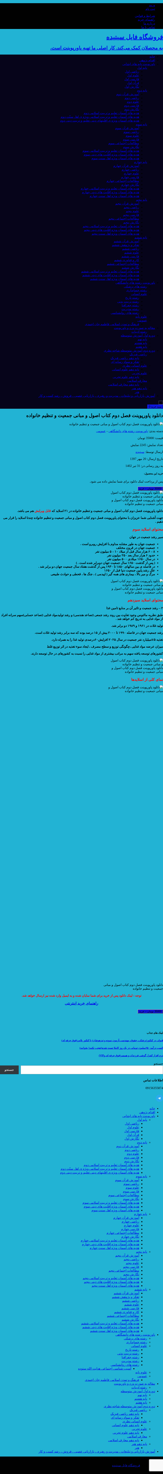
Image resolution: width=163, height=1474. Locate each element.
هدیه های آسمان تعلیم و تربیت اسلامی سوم (110, 150)
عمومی (142, 320)
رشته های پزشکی (135, 286)
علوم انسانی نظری (134, 365)
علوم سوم (132, 135)
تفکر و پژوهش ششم (125, 245)
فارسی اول (131, 79)
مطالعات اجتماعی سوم (123, 143)
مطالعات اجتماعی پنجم (124, 218)
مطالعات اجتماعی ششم (123, 263)
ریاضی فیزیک (138, 354)
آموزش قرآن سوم (127, 128)
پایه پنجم (141, 199)
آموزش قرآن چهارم (126, 165)
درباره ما (149, 23)
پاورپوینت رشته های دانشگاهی (135, 282)
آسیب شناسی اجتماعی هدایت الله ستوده (104, 1368)
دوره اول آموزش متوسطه (138, 335)
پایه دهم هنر (139, 388)
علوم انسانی (139, 294)
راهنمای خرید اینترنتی (81, 1003)
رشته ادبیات (139, 331)
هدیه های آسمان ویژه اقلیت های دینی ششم (110, 275)
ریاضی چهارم (130, 169)
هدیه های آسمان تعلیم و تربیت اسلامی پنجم (111, 226)
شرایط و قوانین (145, 15)
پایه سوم (141, 124)
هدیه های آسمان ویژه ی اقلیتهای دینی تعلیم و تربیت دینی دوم (99, 120)
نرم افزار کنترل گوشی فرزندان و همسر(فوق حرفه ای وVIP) (131, 1055)
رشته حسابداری (136, 290)
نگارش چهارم (130, 184)
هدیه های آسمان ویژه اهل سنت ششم (114, 279)
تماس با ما (148, 27)
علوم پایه (141, 316)
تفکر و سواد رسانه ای (125, 361)
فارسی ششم (130, 256)
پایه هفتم (141, 346)
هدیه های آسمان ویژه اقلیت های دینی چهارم (110, 192)
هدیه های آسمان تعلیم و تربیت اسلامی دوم (111, 113)
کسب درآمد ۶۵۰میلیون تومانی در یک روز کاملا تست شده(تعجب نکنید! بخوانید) (121, 1047)
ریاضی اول (132, 71)
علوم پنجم (132, 211)
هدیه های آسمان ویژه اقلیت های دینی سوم (111, 154)
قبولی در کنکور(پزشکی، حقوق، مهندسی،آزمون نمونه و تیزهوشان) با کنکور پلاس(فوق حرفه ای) (112, 1040)
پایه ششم (140, 237)
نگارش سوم (131, 147)
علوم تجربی (139, 373)
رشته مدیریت (130, 309)
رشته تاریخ (132, 297)
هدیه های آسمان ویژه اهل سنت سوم (115, 158)
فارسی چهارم (130, 177)
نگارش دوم (131, 109)
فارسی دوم (131, 105)
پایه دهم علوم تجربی (126, 377)
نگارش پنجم (131, 222)
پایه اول (142, 67)
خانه (152, 56)
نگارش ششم (130, 267)
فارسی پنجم (131, 214)
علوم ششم (131, 252)
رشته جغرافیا (130, 305)
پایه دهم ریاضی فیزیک (125, 358)
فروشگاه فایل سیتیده (126, 1465)
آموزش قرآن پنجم (127, 203)
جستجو (158, 1063)
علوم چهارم (131, 173)
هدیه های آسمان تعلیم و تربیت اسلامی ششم (110, 271)
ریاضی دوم (132, 98)
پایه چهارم (140, 162)
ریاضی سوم (131, 132)
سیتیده (140, 452)
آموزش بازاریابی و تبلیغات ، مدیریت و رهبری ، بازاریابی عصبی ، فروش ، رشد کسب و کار (97, 395)
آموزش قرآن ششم (126, 241)
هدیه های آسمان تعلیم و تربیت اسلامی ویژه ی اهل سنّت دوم (100, 116)
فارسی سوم (131, 139)
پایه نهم (142, 339)
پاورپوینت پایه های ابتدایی (138, 64)
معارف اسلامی (137, 380)
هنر (137, 392)
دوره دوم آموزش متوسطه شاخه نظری (129, 350)
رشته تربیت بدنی (128, 301)
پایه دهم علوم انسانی (125, 369)
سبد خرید (155, 406)
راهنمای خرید (146, 19)
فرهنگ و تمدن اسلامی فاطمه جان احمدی (112, 324)
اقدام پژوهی (147, 60)
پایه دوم (142, 90)
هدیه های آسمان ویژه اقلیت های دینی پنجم (111, 230)
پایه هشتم (140, 343)
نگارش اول (131, 86)
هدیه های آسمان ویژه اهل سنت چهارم (114, 196)
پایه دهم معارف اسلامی (123, 384)
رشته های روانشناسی (125, 312)
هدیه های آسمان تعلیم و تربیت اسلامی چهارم (110, 188)
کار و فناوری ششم (126, 260)
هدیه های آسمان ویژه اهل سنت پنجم (115, 233)
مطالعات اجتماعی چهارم (123, 181)
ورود (152, 5)
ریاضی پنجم (131, 207)
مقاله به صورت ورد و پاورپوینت (134, 328)
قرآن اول (133, 83)
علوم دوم (133, 101)
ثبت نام (150, 9)
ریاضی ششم (130, 248)
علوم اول (133, 75)
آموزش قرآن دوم (127, 94)
